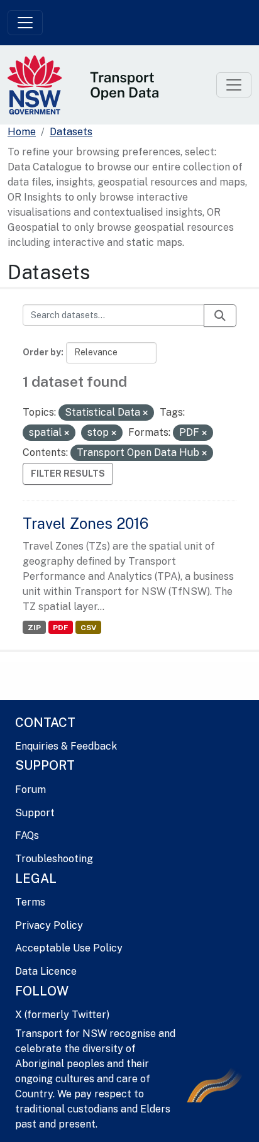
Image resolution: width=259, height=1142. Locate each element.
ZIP (34, 627)
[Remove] (145, 413)
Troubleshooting (54, 859)
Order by (42, 352)
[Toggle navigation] (25, 22)
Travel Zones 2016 (85, 523)
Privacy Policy (49, 925)
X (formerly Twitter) (62, 1015)
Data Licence (46, 971)
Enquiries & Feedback (66, 746)
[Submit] (220, 315)
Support (35, 813)
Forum (30, 790)
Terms (30, 902)
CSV (88, 627)
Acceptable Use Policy (69, 948)
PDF (60, 627)
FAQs (27, 835)
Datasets (71, 132)
